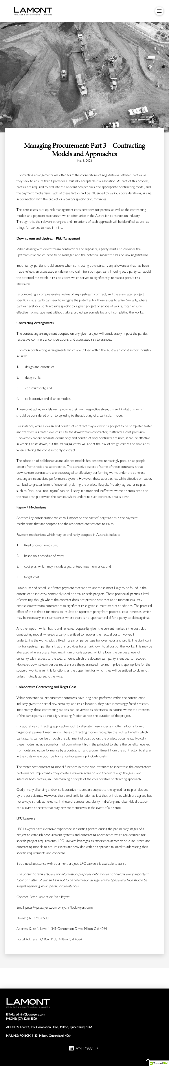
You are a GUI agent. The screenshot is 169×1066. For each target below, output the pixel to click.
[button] (159, 11)
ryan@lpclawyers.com (77, 907)
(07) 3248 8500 (27, 1019)
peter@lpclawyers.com (41, 907)
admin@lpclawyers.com (30, 1014)
